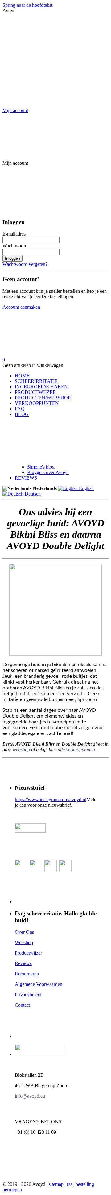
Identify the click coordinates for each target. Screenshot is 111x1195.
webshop (22, 749)
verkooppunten (80, 749)
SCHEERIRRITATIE (36, 381)
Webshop (24, 942)
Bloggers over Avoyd (48, 472)
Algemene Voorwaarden (38, 984)
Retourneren (27, 973)
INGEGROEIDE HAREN (41, 386)
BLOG (22, 414)
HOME (22, 375)
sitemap (56, 1184)
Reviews (23, 963)
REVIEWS (26, 478)
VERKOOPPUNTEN (37, 403)
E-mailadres (14, 233)
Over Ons (24, 932)
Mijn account (15, 110)
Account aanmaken (21, 307)
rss (69, 1184)
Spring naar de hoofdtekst (27, 5)
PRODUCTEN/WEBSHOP (43, 397)
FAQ (20, 408)
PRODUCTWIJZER (35, 392)
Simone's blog (41, 466)
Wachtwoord (14, 245)
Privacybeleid (28, 994)
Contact (22, 1005)
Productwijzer (28, 953)
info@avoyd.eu (30, 1096)
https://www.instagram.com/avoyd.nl (50, 799)
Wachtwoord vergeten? (24, 264)
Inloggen (12, 258)
